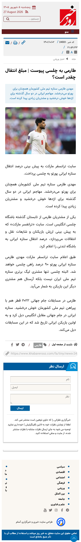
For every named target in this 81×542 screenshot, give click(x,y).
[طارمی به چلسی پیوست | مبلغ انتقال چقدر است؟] (40, 130)
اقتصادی (61, 472)
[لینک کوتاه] (23, 43)
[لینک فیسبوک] (13, 346)
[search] (7, 20)
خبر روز (40, 533)
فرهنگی (61, 483)
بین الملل (60, 494)
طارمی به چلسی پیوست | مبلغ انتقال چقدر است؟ (40, 74)
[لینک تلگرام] (24, 345)
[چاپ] (15, 43)
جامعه (62, 499)
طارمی (38, 345)
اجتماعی (61, 477)
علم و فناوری (58, 504)
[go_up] (74, 538)
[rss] (26, 12)
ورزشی (61, 488)
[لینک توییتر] (18, 345)
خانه (74, 59)
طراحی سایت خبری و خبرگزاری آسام (34, 522)
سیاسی (61, 467)
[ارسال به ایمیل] (7, 43)
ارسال (20, 408)
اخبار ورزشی (58, 59)
